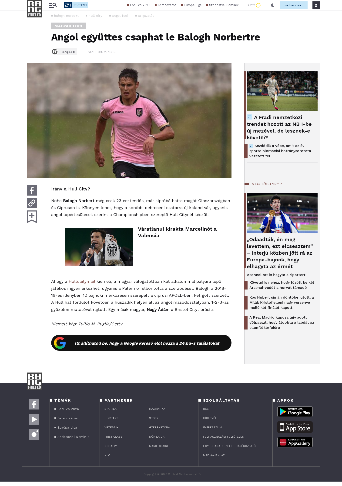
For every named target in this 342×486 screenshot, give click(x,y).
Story (153, 418)
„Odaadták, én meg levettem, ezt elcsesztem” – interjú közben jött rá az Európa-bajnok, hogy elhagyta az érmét (280, 252)
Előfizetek (293, 5)
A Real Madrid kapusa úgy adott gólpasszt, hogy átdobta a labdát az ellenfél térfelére (281, 322)
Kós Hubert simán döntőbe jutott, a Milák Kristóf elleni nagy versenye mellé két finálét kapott (281, 302)
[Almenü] (53, 5)
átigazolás (146, 15)
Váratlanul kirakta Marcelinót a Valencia (177, 232)
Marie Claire (159, 446)
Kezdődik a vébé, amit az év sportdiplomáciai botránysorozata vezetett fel (280, 150)
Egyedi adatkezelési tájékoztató (229, 446)
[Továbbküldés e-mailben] (32, 203)
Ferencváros (167, 5)
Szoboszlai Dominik (223, 5)
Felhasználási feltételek (223, 436)
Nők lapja (156, 436)
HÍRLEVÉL (210, 418)
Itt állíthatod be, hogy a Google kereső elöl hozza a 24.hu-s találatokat (147, 343)
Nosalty (110, 446)
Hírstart (111, 418)
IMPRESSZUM (212, 427)
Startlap (111, 408)
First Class (113, 436)
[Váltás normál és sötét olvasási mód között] (272, 5)
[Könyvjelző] (32, 216)
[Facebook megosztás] (32, 190)
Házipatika (157, 408)
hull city (95, 15)
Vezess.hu (112, 427)
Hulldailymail (82, 281)
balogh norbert (66, 15)
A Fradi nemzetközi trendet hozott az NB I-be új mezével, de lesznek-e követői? (279, 127)
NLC (107, 455)
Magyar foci (68, 26)
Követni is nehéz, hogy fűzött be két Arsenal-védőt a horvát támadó (281, 285)
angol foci (120, 15)
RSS (206, 408)
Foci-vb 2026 (140, 5)
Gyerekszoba (159, 427)
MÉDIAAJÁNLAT (214, 455)
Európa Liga (192, 5)
